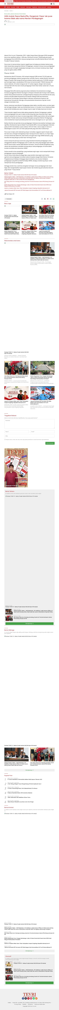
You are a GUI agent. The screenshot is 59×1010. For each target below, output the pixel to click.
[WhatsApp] (34, 998)
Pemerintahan (22, 13)
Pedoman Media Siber (39, 1004)
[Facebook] (23, 998)
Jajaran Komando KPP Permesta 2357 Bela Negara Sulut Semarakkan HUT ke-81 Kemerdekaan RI (28, 190)
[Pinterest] (28, 998)
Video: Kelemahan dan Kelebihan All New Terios (19, 797)
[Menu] (5, 4)
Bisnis (9, 13)
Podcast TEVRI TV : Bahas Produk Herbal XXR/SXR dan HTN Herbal (20, 174)
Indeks (9, 1002)
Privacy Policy (17, 1004)
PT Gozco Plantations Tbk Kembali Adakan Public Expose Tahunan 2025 (25, 779)
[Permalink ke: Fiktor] (5, 21)
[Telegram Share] (51, 199)
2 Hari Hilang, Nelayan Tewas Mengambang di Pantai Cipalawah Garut (24, 784)
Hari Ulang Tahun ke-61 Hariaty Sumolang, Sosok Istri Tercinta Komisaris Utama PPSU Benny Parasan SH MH (29, 182)
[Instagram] (31, 998)
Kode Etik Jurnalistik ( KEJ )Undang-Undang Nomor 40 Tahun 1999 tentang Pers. (32, 1002)
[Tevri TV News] (10, 4)
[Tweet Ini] (45, 199)
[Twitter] (26, 998)
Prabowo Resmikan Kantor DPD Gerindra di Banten (20, 793)
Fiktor (8, 21)
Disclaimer (30, 1004)
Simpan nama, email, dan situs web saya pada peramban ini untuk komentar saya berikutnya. (27, 439)
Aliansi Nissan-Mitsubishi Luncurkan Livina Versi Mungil (20, 801)
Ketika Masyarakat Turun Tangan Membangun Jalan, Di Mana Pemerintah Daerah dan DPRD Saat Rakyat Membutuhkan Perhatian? (27, 185)
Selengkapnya (29, 623)
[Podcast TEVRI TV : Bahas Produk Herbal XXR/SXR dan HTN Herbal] (12, 209)
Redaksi (24, 1004)
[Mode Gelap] (51, 4)
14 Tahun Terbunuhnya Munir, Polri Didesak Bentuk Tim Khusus (22, 788)
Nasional (17, 13)
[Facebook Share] (42, 199)
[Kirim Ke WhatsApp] (53, 199)
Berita (5, 13)
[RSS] (36, 998)
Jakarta (12, 13)
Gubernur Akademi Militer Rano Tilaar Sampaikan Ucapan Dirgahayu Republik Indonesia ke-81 (27, 188)
